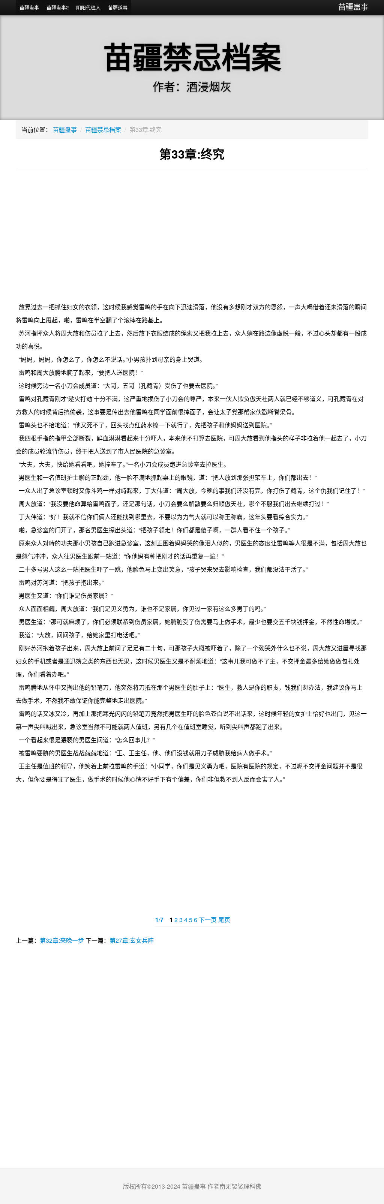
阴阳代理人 (88, 7)
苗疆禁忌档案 (103, 129)
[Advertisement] (192, 240)
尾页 (224, 919)
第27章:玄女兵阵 (132, 940)
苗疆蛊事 (353, 6)
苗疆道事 (118, 7)
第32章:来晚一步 (62, 940)
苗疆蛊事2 (57, 7)
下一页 (208, 919)
